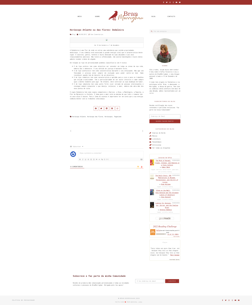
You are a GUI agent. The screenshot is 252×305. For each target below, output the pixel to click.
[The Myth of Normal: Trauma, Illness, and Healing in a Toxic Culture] (152, 165)
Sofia (158, 230)
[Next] (125, 131)
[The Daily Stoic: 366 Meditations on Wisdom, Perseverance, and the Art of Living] (152, 179)
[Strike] (88, 159)
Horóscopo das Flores (95, 117)
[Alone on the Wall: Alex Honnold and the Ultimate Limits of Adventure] (152, 195)
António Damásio (166, 210)
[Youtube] (176, 2)
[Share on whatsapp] (117, 108)
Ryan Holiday (166, 184)
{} (104, 159)
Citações (165, 242)
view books (176, 236)
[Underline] (85, 159)
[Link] (102, 159)
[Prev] (88, 131)
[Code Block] (99, 159)
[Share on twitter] (101, 108)
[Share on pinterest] (112, 108)
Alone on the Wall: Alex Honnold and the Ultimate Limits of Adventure (167, 192)
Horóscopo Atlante (79, 117)
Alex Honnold (166, 197)
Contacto (171, 16)
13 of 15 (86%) (173, 234)
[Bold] (80, 159)
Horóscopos (109, 117)
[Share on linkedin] (107, 108)
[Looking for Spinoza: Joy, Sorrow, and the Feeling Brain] (152, 207)
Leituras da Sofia (165, 158)
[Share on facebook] (96, 108)
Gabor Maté (166, 167)
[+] (107, 159)
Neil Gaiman (174, 255)
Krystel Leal (137, 302)
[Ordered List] (91, 159)
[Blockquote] (96, 159)
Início (80, 16)
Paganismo (117, 117)
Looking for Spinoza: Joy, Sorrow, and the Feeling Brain (166, 205)
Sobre (97, 16)
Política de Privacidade (23, 300)
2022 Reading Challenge (165, 226)
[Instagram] (170, 2)
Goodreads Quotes (174, 259)
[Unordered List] (93, 159)
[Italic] (82, 159)
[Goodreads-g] (173, 2)
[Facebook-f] (163, 2)
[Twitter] (166, 2)
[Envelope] (179, 2)
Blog (153, 16)
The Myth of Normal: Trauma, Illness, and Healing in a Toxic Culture (167, 163)
